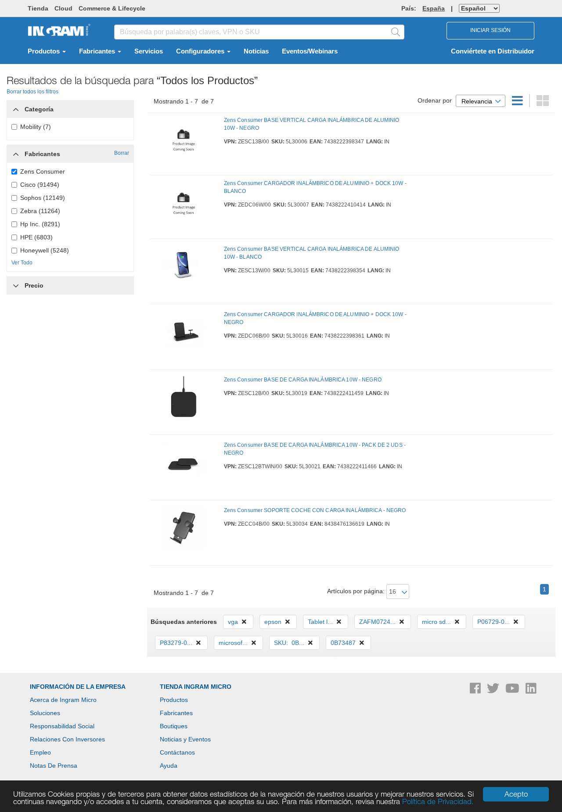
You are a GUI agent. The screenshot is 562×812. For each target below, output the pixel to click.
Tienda (38, 8)
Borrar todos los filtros (32, 92)
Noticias (256, 51)
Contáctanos (177, 752)
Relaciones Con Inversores (67, 739)
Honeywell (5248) (44, 250)
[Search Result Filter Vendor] (15, 151)
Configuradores (201, 51)
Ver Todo (21, 263)
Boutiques (173, 726)
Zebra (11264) (40, 210)
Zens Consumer (42, 171)
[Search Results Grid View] (543, 103)
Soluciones (45, 712)
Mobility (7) (35, 126)
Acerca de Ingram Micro (63, 699)
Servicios (148, 51)
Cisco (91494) (39, 184)
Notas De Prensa (53, 765)
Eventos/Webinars (310, 51)
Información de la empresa (78, 686)
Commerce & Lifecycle (112, 8)
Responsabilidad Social (62, 726)
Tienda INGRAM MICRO (195, 686)
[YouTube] (513, 690)
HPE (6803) (36, 237)
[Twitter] (494, 690)
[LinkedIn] (531, 690)
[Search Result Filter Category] (15, 107)
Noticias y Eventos (185, 739)
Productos (44, 51)
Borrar (121, 153)
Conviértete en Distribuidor (492, 51)
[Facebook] (476, 690)
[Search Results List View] (518, 103)
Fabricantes (98, 51)
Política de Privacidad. (438, 801)
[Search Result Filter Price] (15, 285)
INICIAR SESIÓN (490, 30)
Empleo (40, 752)
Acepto (516, 794)
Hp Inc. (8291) (40, 224)
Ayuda (168, 765)
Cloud (63, 8)
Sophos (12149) (42, 197)
